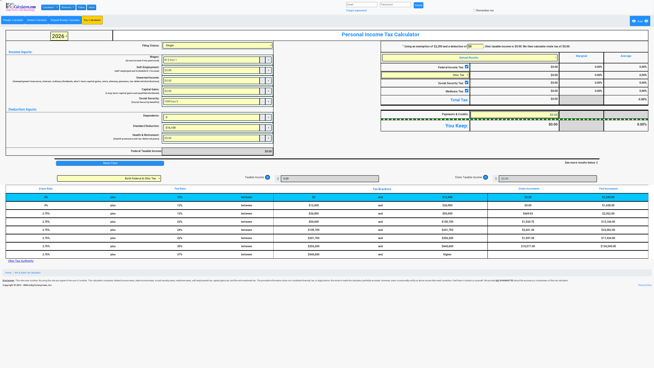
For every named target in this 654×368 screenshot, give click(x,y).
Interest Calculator (37, 20)
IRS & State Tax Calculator (28, 272)
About (92, 7)
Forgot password (356, 10)
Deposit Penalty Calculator (65, 20)
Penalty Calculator (13, 20)
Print (640, 21)
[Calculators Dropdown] (57, 7)
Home (8, 272)
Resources (67, 7)
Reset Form (110, 163)
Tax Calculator (92, 20)
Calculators (48, 7)
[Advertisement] (327, 65)
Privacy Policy (644, 285)
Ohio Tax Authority (21, 261)
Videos (81, 7)
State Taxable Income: (469, 177)
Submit (418, 5)
